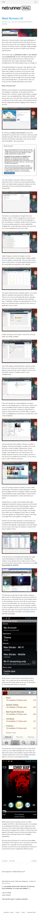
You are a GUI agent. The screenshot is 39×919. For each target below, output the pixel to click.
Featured (5, 860)
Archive (18, 912)
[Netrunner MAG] (16, 9)
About (23, 912)
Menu (3, 2)
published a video (21, 54)
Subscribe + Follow (8, 912)
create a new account (18, 133)
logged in (13, 899)
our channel (33, 54)
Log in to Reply (6, 892)
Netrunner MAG (31, 912)
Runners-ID (11, 57)
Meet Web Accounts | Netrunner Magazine (15, 881)
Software (12, 860)
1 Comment (34, 860)
